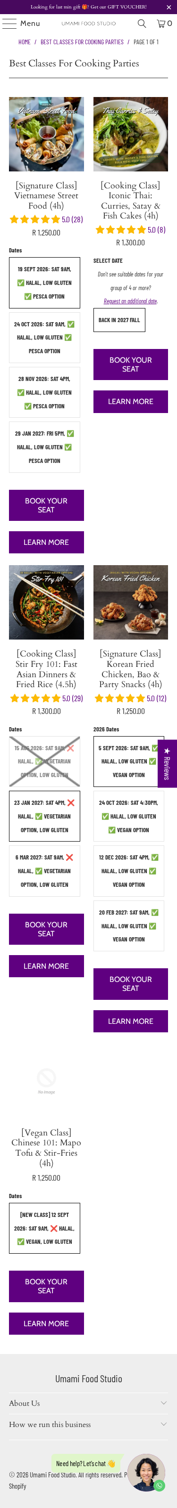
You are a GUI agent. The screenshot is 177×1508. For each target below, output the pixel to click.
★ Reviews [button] (167, 763)
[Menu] (5, 23)
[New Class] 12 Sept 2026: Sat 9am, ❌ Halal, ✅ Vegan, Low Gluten (44, 1228)
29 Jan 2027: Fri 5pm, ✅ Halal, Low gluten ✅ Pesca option (44, 447)
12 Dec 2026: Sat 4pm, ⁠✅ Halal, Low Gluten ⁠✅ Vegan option (129, 870)
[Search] (142, 23)
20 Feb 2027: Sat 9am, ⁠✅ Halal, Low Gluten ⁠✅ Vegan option (129, 925)
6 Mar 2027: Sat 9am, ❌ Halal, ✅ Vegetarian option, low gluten (44, 870)
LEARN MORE (46, 542)
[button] (36, 219)
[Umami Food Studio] (88, 23)
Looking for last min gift (56, 7)
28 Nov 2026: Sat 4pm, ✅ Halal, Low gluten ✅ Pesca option (44, 392)
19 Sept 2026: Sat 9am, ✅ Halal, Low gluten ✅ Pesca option (44, 282)
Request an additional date (130, 301)
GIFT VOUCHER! (126, 7)
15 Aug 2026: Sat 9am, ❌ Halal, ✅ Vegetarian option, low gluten (44, 761)
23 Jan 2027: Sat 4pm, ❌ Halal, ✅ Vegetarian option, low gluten (44, 816)
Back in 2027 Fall (119, 320)
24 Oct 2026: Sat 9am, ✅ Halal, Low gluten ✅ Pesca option (44, 337)
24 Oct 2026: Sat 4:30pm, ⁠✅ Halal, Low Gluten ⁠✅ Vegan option (128, 816)
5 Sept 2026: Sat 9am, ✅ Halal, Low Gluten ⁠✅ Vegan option (129, 761)
